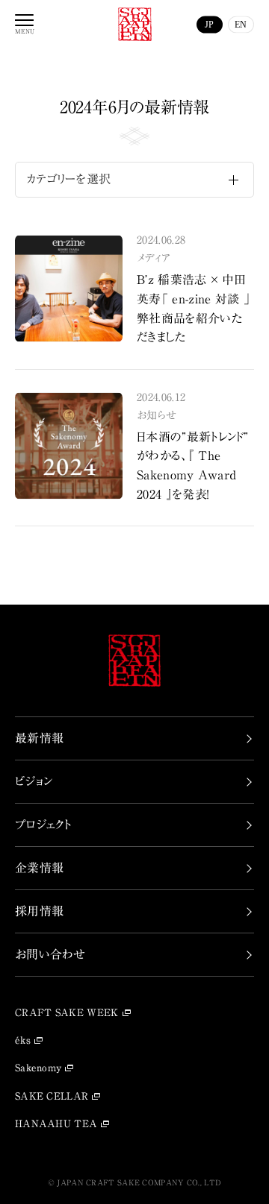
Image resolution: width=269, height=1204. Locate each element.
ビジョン (33, 781)
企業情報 (39, 868)
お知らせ (156, 415)
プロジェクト (43, 824)
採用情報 (39, 911)
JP (209, 24)
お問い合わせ (50, 954)
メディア (153, 258)
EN (241, 24)
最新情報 (39, 738)
